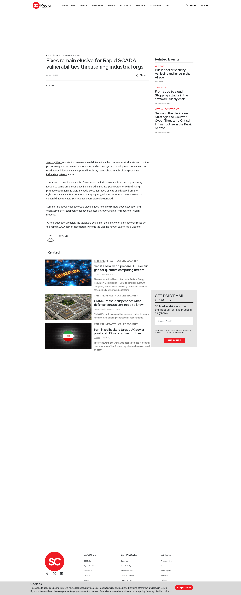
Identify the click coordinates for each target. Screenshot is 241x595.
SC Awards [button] (155, 5)
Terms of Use (166, 333)
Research (164, 566)
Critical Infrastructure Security (62, 55)
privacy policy (138, 591)
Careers (87, 575)
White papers (166, 571)
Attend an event (126, 571)
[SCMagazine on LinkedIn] (61, 573)
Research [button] (140, 5)
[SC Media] (41, 5)
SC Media (87, 561)
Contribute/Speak (127, 566)
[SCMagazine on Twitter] (54, 573)
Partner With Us (126, 580)
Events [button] (111, 5)
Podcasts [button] (125, 5)
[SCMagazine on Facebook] (47, 573)
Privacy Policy (179, 333)
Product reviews (166, 561)
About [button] (169, 5)
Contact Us (88, 571)
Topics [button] (83, 5)
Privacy (86, 580)
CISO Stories (68, 5)
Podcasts (164, 580)
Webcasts (164, 575)
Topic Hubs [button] (97, 5)
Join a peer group (127, 575)
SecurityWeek (54, 162)
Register (204, 6)
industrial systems (56, 174)
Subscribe (174, 340)
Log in (193, 6)
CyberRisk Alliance (90, 566)
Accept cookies (184, 587)
